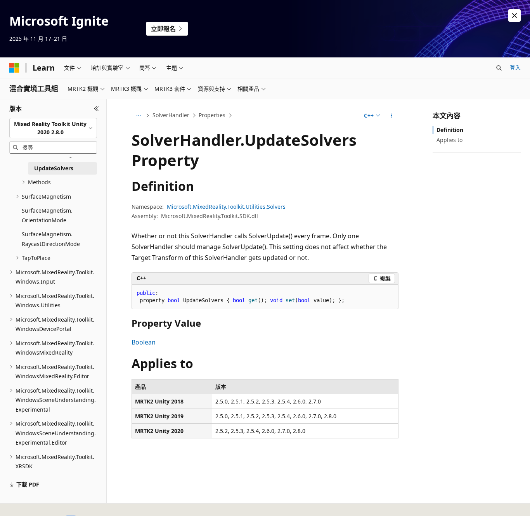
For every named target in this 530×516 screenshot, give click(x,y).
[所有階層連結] (138, 115)
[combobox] (53, 128)
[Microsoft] (14, 68)
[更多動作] (391, 115)
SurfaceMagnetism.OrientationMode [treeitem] (47, 215)
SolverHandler (170, 115)
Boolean (144, 342)
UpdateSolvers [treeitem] (53, 168)
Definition (449, 129)
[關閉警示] (514, 15)
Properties (212, 115)
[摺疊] (96, 108)
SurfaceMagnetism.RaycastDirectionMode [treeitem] (51, 239)
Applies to (449, 140)
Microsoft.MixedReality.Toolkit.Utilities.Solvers (226, 206)
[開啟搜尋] (499, 68)
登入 (515, 67)
